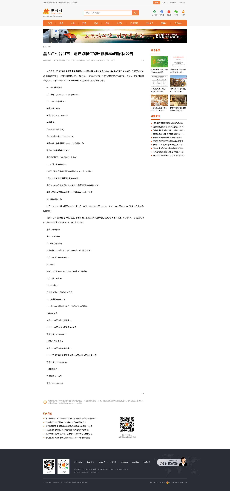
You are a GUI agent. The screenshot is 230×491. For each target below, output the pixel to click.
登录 (156, 2)
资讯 (61, 23)
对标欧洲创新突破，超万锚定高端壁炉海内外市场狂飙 (67, 430)
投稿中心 (124, 462)
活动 (107, 23)
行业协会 (149, 23)
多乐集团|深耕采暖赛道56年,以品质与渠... (168, 123)
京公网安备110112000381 (178, 482)
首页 (50, 23)
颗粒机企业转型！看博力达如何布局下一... (169, 134)
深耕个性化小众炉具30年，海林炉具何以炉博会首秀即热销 (69, 434)
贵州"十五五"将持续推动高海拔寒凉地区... (169, 145)
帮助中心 (173, 2)
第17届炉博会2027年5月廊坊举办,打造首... (169, 141)
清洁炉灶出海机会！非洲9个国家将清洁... (168, 148)
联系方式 (147, 462)
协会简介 (90, 462)
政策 (84, 23)
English (182, 2)
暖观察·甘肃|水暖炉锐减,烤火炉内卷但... (168, 137)
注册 (163, 2)
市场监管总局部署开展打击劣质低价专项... (169, 152)
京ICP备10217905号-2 (157, 482)
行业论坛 (134, 23)
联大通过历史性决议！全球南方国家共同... (169, 155)
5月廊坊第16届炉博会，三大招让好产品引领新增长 (66, 422)
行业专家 (113, 462)
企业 (73, 23)
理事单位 (101, 462)
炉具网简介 (78, 462)
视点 (96, 23)
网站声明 (135, 462)
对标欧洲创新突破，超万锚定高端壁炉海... (169, 127)
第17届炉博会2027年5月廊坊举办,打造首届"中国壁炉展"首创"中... (72, 419)
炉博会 (120, 23)
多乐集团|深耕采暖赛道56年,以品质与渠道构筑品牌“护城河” (69, 426)
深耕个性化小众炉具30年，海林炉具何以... (169, 130)
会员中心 (178, 23)
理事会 (164, 23)
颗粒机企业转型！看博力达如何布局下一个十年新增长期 (68, 438)
